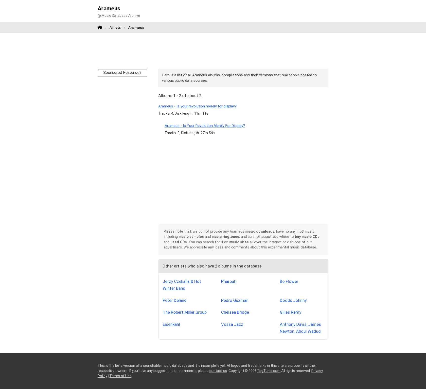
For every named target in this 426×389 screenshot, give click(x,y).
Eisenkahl (171, 324)
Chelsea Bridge (235, 312)
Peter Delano (175, 300)
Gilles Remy (290, 312)
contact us (218, 371)
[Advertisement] (213, 51)
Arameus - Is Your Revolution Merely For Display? (205, 125)
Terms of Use (120, 376)
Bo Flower (289, 281)
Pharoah (228, 281)
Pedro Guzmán (234, 300)
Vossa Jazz (232, 324)
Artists (115, 27)
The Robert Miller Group (185, 312)
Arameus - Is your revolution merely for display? (197, 106)
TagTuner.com (269, 371)
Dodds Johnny (293, 300)
